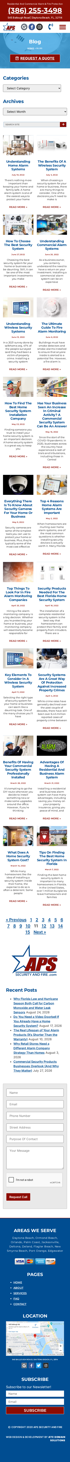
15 (27, 932)
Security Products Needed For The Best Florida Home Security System (52, 594)
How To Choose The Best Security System (18, 245)
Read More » (18, 206)
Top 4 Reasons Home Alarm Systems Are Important (51, 506)
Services (20, 1293)
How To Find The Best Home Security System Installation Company (18, 410)
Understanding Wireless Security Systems (18, 327)
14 (60, 925)
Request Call (18, 1197)
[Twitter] (38, 1365)
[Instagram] (39, 27)
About (18, 1287)
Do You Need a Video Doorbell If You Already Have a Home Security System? (36, 1021)
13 (52, 925)
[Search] (63, 124)
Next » (40, 932)
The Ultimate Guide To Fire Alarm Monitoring (52, 327)
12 (44, 925)
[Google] (24, 27)
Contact (19, 1304)
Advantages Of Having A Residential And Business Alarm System (52, 769)
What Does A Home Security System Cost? (18, 856)
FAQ (16, 1298)
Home (30, 48)
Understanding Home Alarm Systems (18, 165)
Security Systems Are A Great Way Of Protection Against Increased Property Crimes (52, 682)
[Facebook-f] (32, 27)
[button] (62, 27)
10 (28, 925)
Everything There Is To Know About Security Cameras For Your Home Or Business (18, 508)
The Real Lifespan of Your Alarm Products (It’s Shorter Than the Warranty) (36, 1034)
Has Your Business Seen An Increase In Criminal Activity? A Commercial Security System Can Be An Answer (52, 414)
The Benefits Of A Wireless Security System (52, 165)
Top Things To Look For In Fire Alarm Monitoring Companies (18, 594)
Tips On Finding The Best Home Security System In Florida (52, 858)
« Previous (16, 919)
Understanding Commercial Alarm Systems (52, 245)
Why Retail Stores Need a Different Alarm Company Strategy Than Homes (31, 1048)
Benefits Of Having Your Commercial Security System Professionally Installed (18, 769)
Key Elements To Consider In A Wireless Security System (18, 680)
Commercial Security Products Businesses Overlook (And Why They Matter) (36, 1066)
